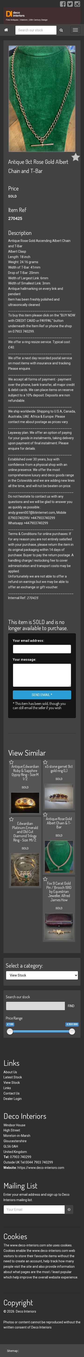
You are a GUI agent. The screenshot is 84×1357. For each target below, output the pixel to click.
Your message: (24, 659)
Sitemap (12, 1350)
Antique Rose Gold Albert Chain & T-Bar (59, 822)
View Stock (12, 1082)
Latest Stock (13, 1077)
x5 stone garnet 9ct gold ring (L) (59, 768)
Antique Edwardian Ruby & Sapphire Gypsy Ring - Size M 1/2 (25, 772)
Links (7, 1088)
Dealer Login (13, 1099)
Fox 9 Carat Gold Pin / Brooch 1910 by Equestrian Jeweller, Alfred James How (58, 891)
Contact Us (12, 1093)
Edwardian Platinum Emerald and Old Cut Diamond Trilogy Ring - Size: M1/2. (25, 831)
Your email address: (28, 641)
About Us (10, 1072)
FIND (71, 1006)
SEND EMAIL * (42, 695)
